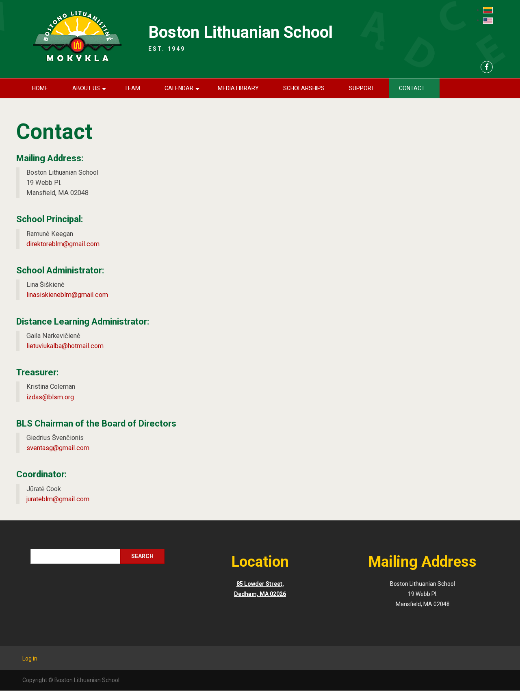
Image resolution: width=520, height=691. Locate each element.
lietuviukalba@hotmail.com (65, 346)
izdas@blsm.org (50, 397)
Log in (29, 658)
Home (40, 88)
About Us (90, 91)
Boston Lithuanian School (240, 32)
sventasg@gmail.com (57, 448)
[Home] (77, 37)
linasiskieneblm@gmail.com (67, 295)
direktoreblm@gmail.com (63, 244)
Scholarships (304, 88)
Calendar (183, 91)
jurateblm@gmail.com (57, 499)
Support (362, 88)
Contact (412, 88)
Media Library (238, 88)
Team (132, 88)
